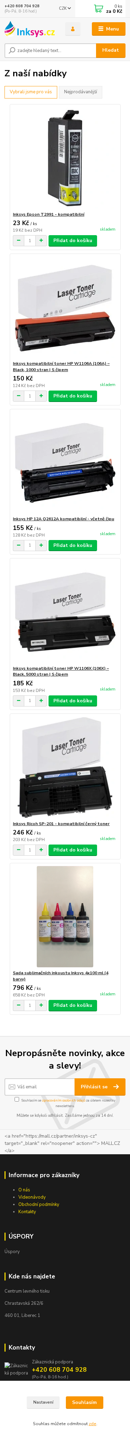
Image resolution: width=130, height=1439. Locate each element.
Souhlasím (84, 1402)
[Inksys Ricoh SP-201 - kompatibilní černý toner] (65, 767)
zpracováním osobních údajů (63, 1100)
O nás (24, 1190)
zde (92, 1424)
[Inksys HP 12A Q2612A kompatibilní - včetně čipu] (65, 462)
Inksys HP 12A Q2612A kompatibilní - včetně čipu (63, 519)
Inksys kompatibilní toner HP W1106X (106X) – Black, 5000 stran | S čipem (61, 671)
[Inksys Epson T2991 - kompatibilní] (65, 158)
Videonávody (32, 1197)
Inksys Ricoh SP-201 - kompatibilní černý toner (61, 823)
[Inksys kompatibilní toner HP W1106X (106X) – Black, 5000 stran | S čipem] (65, 612)
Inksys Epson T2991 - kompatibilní (48, 214)
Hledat (110, 50)
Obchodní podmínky (38, 1204)
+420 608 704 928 (22, 6)
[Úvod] (30, 29)
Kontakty (27, 1212)
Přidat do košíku (72, 240)
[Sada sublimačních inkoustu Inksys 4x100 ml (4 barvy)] (65, 916)
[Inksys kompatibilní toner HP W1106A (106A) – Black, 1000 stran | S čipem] (65, 307)
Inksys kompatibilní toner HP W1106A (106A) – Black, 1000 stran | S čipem (61, 366)
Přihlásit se (95, 1086)
